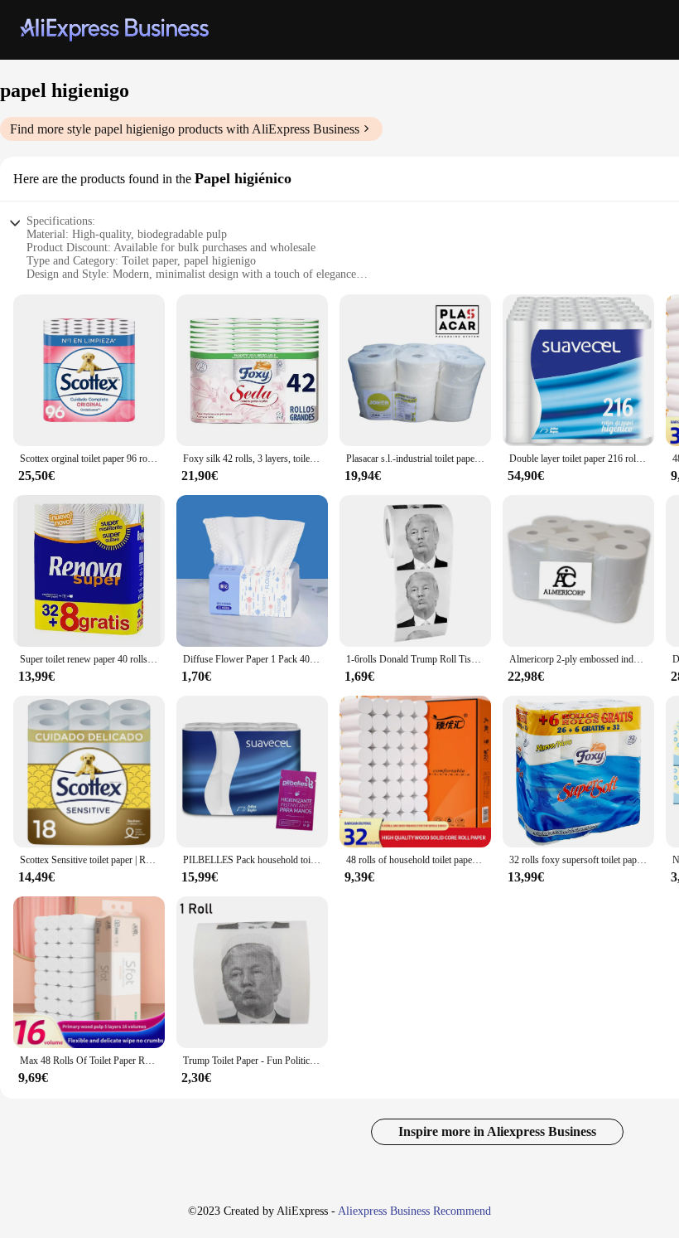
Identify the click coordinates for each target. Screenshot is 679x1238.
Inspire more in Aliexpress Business (497, 1131)
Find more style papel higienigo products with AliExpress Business (184, 129)
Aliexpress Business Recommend (414, 1211)
